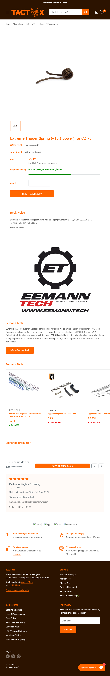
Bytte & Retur (12, 618)
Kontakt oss (65, 579)
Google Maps (27, 582)
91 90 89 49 (14, 585)
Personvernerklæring (15, 622)
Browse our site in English (17, 590)
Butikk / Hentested (68, 587)
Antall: (13, 183)
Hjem (8, 24)
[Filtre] (94, 466)
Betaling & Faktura (14, 610)
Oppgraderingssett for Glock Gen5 (62, 414)
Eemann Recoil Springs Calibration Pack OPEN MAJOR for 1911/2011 (25, 414)
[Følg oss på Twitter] (13, 656)
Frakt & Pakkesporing (15, 614)
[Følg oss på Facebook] (8, 656)
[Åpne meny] (7, 12)
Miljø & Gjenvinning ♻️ (70, 596)
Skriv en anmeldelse (62, 466)
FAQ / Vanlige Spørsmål (16, 631)
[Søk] (85, 12)
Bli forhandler (66, 591)
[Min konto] (96, 12)
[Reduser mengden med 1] (32, 183)
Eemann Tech (16, 145)
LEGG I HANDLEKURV (32, 194)
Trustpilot (17, 554)
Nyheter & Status (13, 635)
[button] (16, 152)
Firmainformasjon (68, 574)
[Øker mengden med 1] (47, 183)
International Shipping (15, 639)
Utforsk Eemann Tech (19, 350)
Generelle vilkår (12, 627)
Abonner (68, 629)
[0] (102, 12)
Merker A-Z (65, 583)
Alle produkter (18, 24)
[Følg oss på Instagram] (19, 656)
